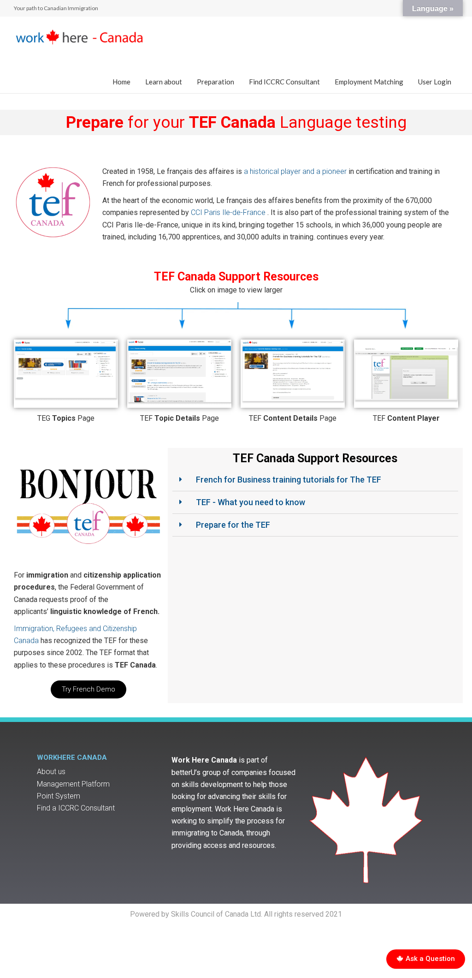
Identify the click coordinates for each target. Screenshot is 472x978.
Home (121, 82)
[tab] (315, 480)
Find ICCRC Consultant (284, 82)
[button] (88, 689)
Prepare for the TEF (233, 525)
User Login (434, 82)
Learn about (163, 82)
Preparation (215, 82)
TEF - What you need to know (250, 502)
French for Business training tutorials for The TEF (288, 479)
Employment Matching (369, 82)
